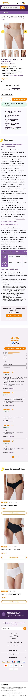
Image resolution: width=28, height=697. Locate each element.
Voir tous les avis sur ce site (15, 348)
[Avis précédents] (11, 457)
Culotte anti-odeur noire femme (10, 549)
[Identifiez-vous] (18, 2)
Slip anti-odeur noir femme (9, 505)
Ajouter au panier (19, 99)
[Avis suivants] (18, 457)
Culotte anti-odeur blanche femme (11, 594)
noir (10, 75)
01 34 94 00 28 (14, 315)
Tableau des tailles (18, 75)
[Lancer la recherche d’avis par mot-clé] (25, 368)
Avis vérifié (6, 374)
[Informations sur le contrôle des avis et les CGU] (21, 345)
